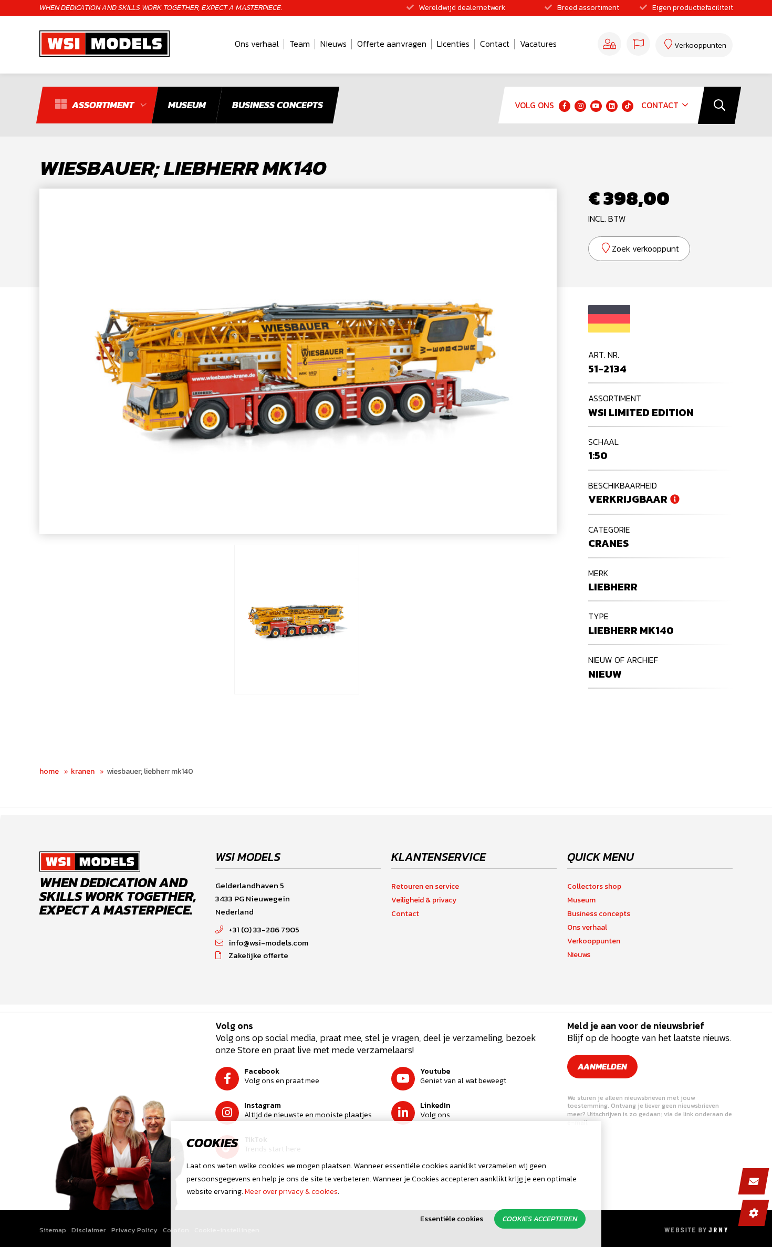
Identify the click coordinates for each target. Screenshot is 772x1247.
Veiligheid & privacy (423, 900)
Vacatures (538, 43)
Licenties (453, 43)
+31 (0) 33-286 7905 (263, 929)
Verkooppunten (593, 941)
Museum (581, 900)
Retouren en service (425, 886)
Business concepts (598, 913)
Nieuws (333, 43)
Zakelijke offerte (258, 955)
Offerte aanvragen (391, 43)
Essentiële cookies (451, 1218)
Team (299, 43)
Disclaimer (88, 1230)
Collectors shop (594, 886)
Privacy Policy (134, 1230)
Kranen (83, 771)
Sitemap (52, 1230)
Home (49, 771)
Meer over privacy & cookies (291, 1191)
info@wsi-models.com (268, 943)
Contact (494, 43)
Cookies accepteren (540, 1218)
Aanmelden (602, 1066)
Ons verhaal (257, 43)
